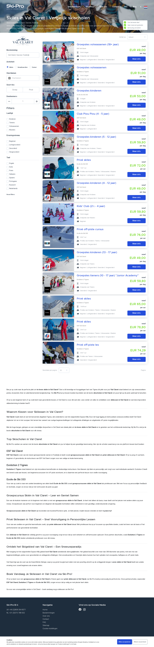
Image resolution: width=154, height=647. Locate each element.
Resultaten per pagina (50, 370)
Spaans (12, 178)
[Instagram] (84, 609)
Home (45, 610)
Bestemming (12, 50)
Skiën (11, 67)
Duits (11, 167)
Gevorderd (13, 148)
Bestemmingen (74, 7)
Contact (115, 7)
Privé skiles (84, 160)
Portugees (13, 181)
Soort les (10, 85)
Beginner (12, 141)
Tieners (12, 123)
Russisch (12, 185)
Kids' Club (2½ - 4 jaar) (91, 206)
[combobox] (140, 7)
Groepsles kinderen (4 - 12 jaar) (96, 183)
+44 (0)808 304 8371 (17, 610)
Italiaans (12, 174)
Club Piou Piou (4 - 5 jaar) (93, 113)
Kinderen (12, 119)
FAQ (125, 7)
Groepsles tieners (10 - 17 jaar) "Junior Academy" (108, 275)
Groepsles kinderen (89, 90)
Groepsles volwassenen (91, 67)
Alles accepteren (125, 642)
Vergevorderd (14, 152)
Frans (11, 170)
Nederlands (13, 188)
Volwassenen (14, 126)
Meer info (136, 59)
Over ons (103, 7)
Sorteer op (122, 37)
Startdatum (11, 73)
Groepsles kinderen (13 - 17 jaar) (97, 252)
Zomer (34, 67)
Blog (134, 7)
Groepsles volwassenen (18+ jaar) (98, 44)
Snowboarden (23, 67)
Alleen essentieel (140, 642)
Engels (11, 163)
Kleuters (12, 130)
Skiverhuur (90, 7)
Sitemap (46, 625)
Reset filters (11, 194)
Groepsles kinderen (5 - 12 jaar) (96, 136)
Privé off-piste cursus (90, 229)
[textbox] (141, 7)
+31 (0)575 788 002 (17, 613)
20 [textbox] (61, 370)
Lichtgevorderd (14, 145)
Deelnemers (12, 96)
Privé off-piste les (88, 344)
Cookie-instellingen (50, 628)
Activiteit (10, 62)
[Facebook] (80, 609)
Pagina (143, 370)
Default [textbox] (131, 37)
